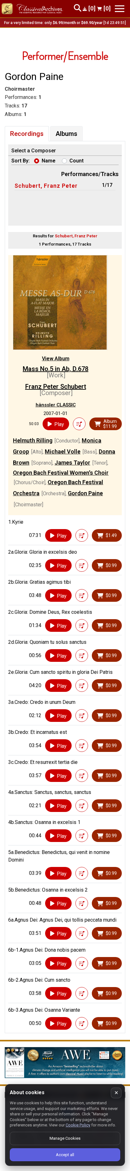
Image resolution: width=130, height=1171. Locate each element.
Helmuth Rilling (32, 440)
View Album (55, 359)
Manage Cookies (65, 1138)
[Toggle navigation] (119, 8)
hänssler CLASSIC (56, 405)
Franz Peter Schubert (55, 386)
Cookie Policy (78, 1125)
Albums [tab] (66, 133)
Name (49, 161)
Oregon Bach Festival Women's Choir (61, 472)
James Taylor (72, 462)
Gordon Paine (85, 493)
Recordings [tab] (27, 133)
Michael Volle (62, 451)
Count (76, 161)
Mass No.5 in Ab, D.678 (55, 369)
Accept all (65, 1154)
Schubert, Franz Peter (46, 185)
